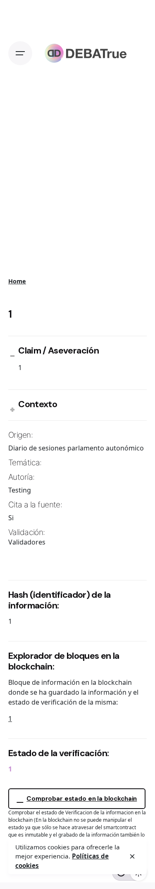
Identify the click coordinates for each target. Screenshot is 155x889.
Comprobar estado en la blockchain (81, 799)
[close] (132, 856)
